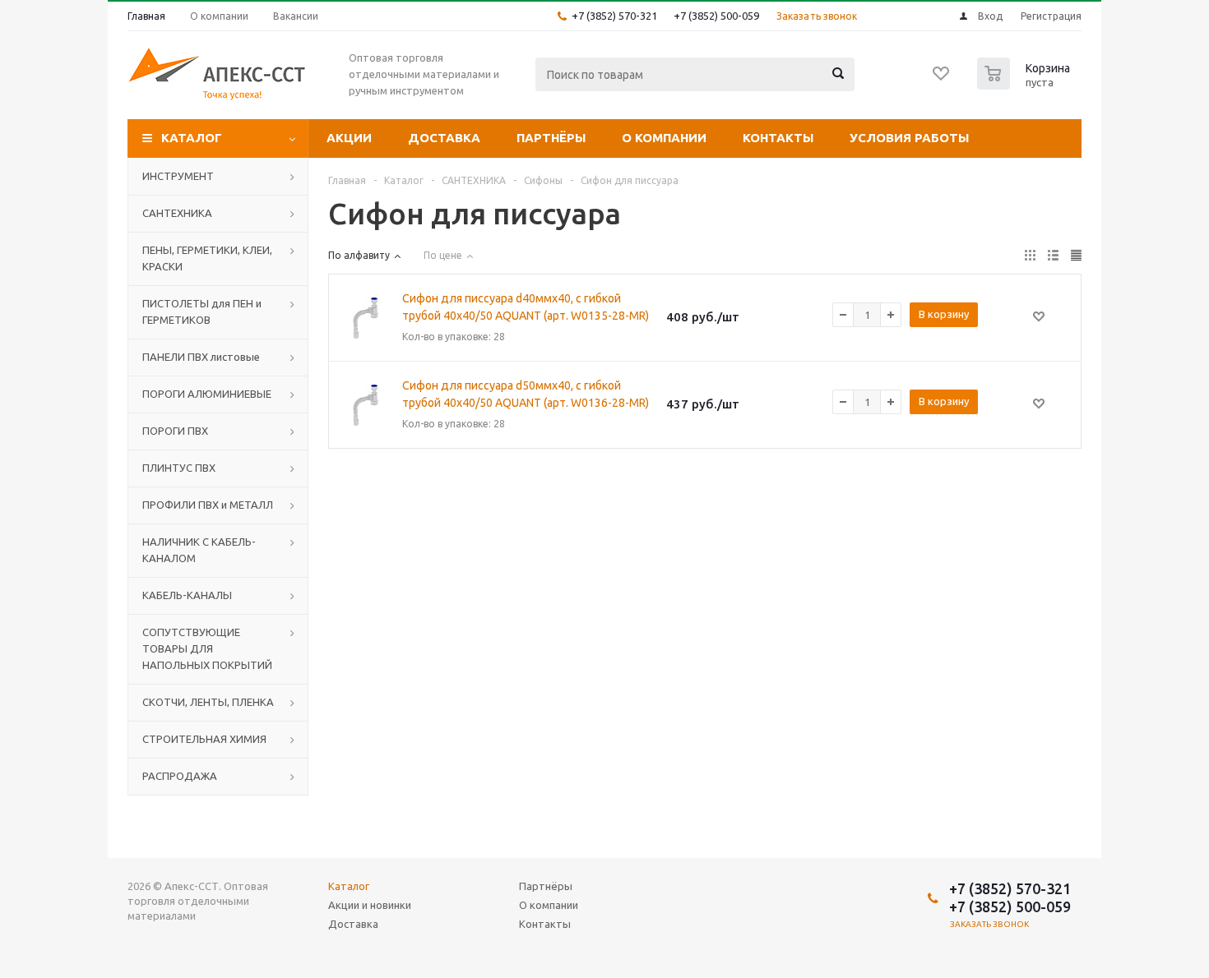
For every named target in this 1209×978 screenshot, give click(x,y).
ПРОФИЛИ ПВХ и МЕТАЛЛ (207, 504)
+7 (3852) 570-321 (614, 15)
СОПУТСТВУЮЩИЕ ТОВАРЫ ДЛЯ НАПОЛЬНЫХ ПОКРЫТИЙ (207, 648)
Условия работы (909, 138)
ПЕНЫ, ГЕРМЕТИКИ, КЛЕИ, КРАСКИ (207, 258)
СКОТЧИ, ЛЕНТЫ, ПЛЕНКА (208, 702)
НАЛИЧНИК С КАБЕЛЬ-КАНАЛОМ (199, 550)
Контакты (778, 138)
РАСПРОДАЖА (179, 776)
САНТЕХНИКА (177, 213)
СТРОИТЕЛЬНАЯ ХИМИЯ (204, 739)
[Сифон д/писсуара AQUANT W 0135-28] (365, 318)
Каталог (191, 138)
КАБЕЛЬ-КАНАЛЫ (187, 595)
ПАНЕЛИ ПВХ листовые (201, 356)
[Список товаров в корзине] (1025, 84)
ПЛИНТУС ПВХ (178, 467)
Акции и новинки (369, 905)
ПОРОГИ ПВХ (175, 430)
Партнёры (551, 138)
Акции (349, 138)
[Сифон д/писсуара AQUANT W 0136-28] (365, 405)
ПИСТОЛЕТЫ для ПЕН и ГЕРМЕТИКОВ (202, 311)
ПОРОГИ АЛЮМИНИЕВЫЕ (206, 393)
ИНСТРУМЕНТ (178, 176)
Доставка (444, 138)
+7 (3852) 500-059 (716, 15)
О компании (664, 138)
